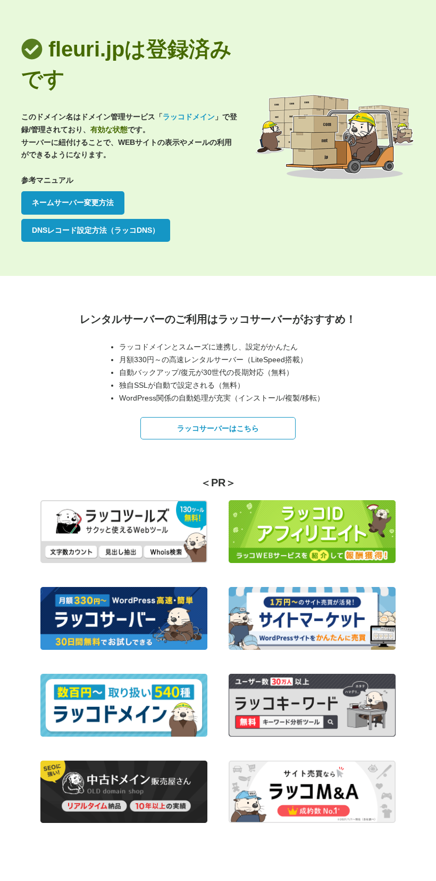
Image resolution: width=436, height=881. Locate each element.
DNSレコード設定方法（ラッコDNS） (96, 230)
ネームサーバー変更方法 (73, 202)
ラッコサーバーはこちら (218, 428)
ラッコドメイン (189, 116)
